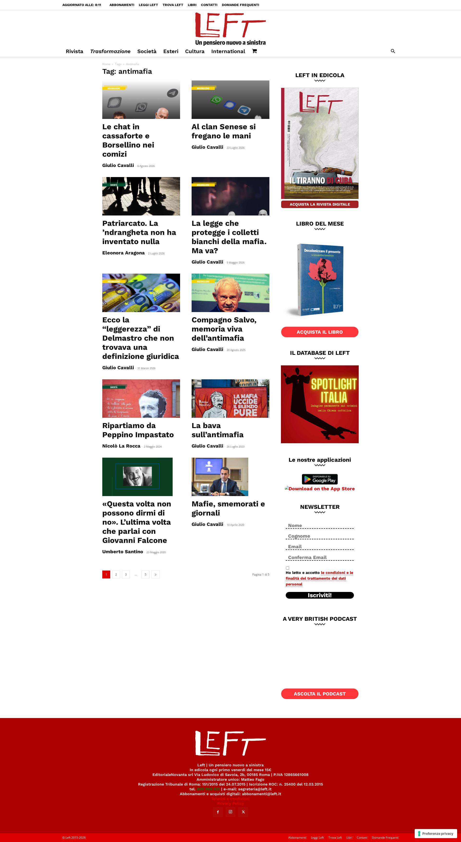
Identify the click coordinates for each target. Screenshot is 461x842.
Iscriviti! (320, 595)
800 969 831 (208, 789)
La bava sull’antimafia (218, 430)
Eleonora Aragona (123, 253)
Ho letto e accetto (319, 578)
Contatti (209, 5)
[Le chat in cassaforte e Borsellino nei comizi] (141, 99)
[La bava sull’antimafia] (230, 398)
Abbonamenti (121, 5)
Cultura (195, 51)
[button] (393, 51)
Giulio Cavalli (118, 165)
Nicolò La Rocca (121, 446)
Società (147, 51)
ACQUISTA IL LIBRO (320, 332)
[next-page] (156, 574)
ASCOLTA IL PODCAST (320, 694)
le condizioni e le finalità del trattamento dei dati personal (319, 578)
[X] (243, 812)
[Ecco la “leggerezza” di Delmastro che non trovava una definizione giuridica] (141, 293)
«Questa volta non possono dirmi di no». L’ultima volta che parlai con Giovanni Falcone (136, 522)
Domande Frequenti (240, 5)
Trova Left (173, 5)
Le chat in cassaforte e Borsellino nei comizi (128, 140)
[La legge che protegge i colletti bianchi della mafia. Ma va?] (230, 196)
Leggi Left (148, 5)
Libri (192, 5)
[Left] (230, 28)
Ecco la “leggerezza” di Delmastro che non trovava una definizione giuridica (140, 338)
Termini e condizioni (230, 798)
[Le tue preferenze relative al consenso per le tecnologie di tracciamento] (436, 833)
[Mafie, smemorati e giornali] (230, 477)
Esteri (170, 51)
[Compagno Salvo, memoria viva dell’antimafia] (230, 293)
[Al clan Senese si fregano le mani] (230, 99)
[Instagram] (230, 812)
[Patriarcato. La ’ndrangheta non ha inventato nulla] (141, 196)
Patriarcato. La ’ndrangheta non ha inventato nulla (139, 232)
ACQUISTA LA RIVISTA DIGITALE (320, 204)
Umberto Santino (122, 551)
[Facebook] (218, 812)
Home (106, 64)
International (228, 51)
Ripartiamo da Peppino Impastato (138, 430)
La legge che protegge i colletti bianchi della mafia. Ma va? (229, 237)
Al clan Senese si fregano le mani (224, 131)
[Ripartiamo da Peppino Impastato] (141, 398)
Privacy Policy (230, 803)
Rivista (74, 51)
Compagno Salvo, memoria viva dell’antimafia (224, 329)
